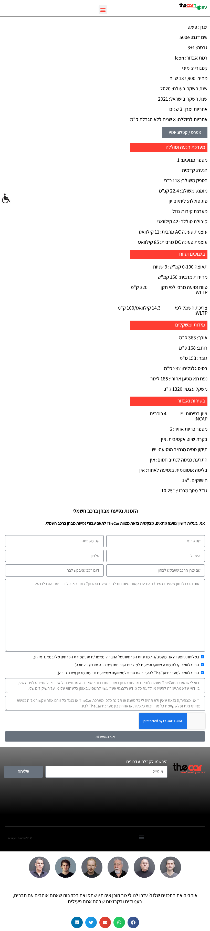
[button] (103, 9)
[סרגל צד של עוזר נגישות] (6, 199)
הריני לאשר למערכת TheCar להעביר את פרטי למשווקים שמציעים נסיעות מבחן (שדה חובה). (128, 673)
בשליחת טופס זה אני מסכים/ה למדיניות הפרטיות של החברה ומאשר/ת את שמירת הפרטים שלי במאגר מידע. (116, 657)
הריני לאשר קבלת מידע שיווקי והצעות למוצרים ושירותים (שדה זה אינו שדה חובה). (136, 665)
